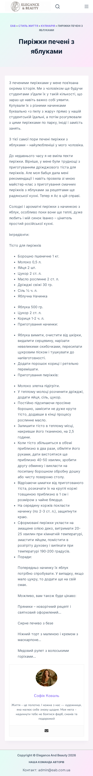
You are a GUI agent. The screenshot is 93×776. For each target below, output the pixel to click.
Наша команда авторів (46, 762)
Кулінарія (48, 25)
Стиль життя (28, 25)
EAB (13, 25)
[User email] (46, 731)
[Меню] (86, 6)
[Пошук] (57, 6)
